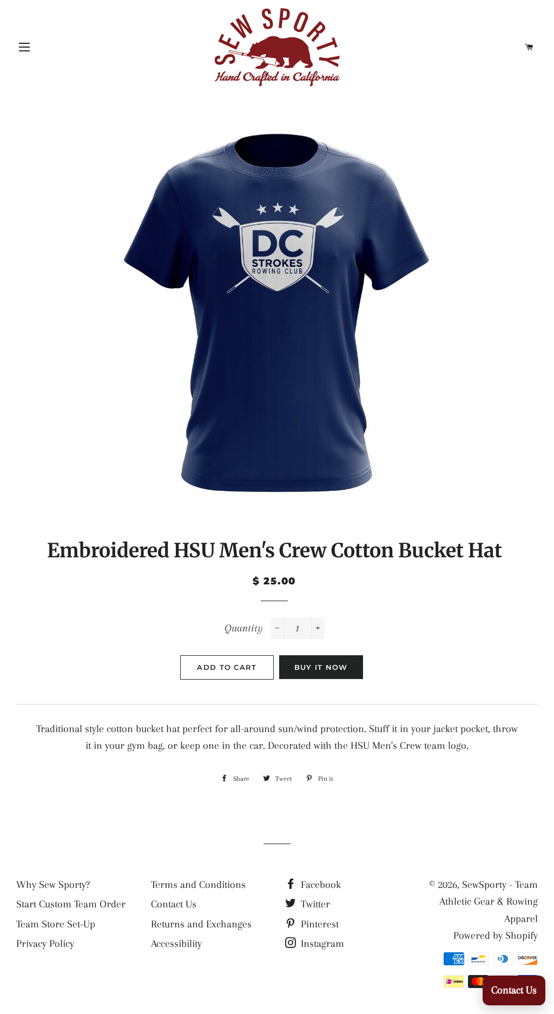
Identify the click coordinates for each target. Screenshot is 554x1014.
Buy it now (321, 667)
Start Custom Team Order (71, 904)
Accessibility (176, 944)
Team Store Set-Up (55, 924)
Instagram (321, 944)
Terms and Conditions (198, 885)
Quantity (243, 628)
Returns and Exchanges (201, 924)
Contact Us (173, 904)
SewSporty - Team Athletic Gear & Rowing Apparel (488, 902)
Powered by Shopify (495, 935)
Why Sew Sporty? (53, 885)
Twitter (314, 904)
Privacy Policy (45, 944)
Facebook (319, 885)
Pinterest (318, 924)
